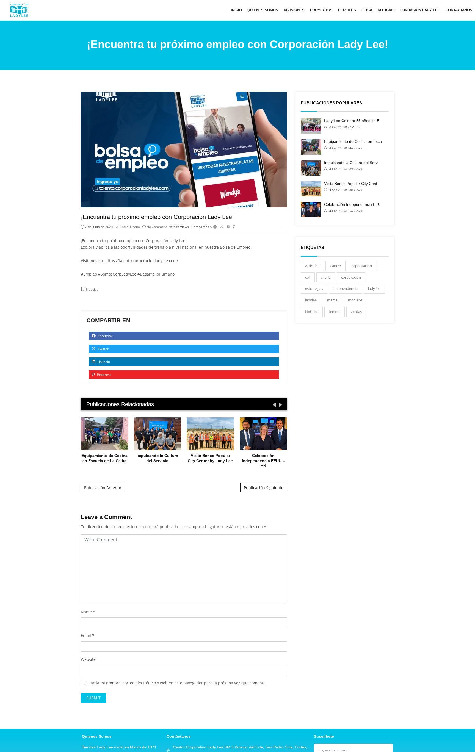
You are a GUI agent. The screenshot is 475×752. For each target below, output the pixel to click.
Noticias (386, 10)
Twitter (103, 348)
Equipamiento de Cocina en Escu (353, 141)
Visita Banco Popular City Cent (350, 183)
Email (86, 635)
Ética (366, 10)
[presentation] (274, 404)
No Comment (157, 226)
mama (332, 300)
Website (88, 659)
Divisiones (294, 10)
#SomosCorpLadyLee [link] (117, 274)
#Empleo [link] (89, 274)
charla (326, 277)
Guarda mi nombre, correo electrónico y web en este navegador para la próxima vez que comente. (176, 683)
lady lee (374, 288)
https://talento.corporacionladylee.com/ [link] (141, 260)
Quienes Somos (262, 10)
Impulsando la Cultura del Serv (351, 162)
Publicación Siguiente (263, 487)
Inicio (236, 10)
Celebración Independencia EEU (352, 204)
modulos (355, 300)
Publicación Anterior (102, 487)
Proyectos (321, 10)
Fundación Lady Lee (420, 10)
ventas (356, 311)
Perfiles (347, 10)
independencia (345, 288)
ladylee (311, 300)
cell (307, 277)
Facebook (104, 336)
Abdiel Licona (130, 226)
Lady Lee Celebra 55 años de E (351, 120)
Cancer (335, 265)
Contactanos (459, 10)
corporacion (351, 277)
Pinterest (103, 374)
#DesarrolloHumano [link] (156, 274)
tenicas (334, 311)
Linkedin (103, 361)
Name (86, 611)
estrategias (314, 288)
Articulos (312, 265)
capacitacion (362, 265)
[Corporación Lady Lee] (19, 10)
